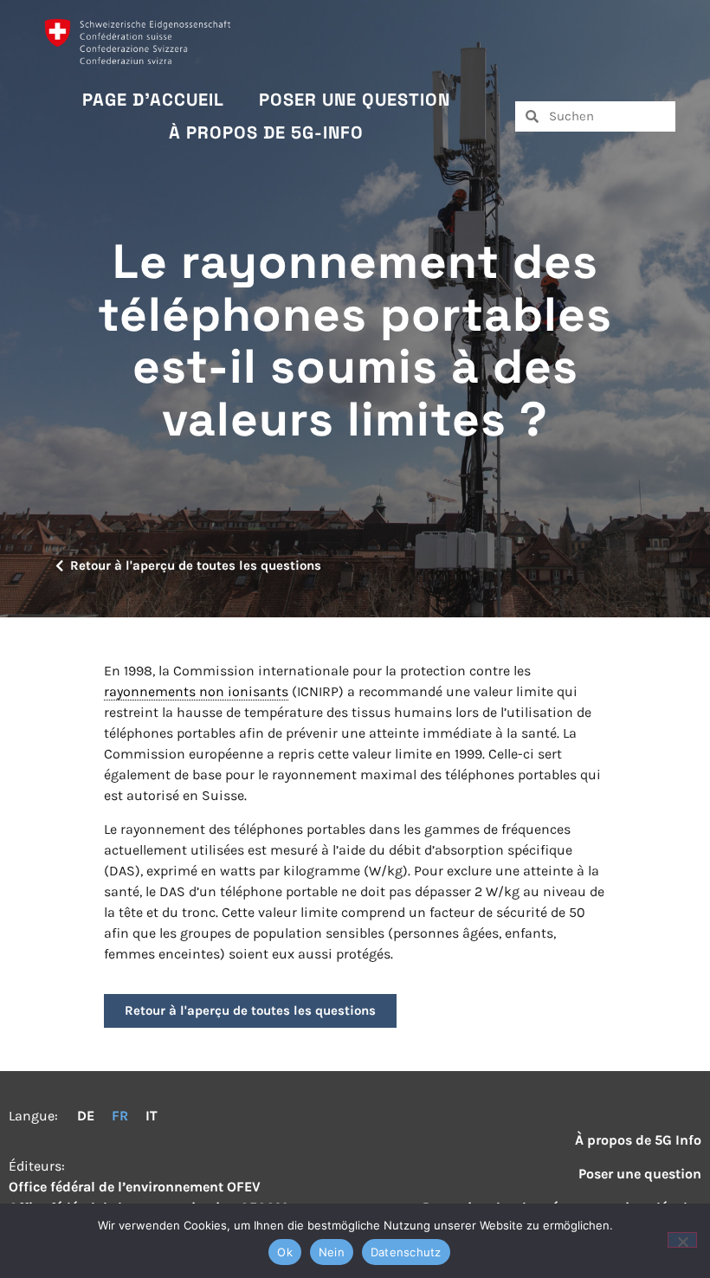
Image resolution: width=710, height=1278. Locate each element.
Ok (285, 1252)
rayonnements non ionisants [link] (196, 691)
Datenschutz (406, 1252)
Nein (332, 1252)
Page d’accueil (153, 99)
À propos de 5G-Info (266, 132)
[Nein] (682, 1240)
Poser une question (354, 99)
